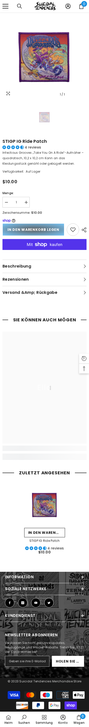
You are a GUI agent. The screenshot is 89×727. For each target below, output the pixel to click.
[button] (13, 147)
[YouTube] (36, 602)
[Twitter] (49, 602)
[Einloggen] (68, 6)
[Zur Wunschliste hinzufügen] (73, 229)
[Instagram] (22, 602)
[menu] (5, 6)
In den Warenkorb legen (33, 229)
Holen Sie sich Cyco (70, 661)
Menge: (8, 193)
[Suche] (19, 6)
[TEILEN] (83, 230)
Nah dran (85, 17)
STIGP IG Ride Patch (24, 141)
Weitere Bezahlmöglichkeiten (44, 252)
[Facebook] (9, 602)
